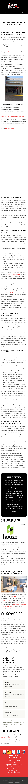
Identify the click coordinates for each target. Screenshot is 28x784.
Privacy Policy (22, 780)
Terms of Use (11, 782)
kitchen (14, 596)
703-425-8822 (9, 128)
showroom (11, 52)
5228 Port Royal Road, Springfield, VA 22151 (13, 116)
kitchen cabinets (6, 600)
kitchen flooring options (8, 292)
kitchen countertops (14, 274)
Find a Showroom (14, 760)
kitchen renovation (14, 43)
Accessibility (17, 782)
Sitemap (16, 780)
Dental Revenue (10, 780)
